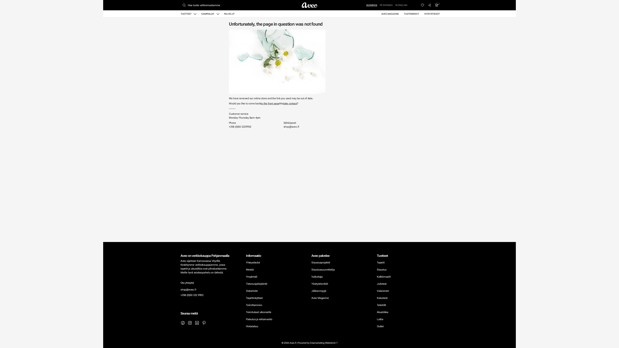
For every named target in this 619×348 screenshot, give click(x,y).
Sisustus (381, 269)
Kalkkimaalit (384, 276)
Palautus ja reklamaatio (259, 319)
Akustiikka (382, 312)
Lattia (380, 319)
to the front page (270, 103)
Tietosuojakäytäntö (256, 283)
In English (401, 5)
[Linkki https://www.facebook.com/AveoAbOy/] (182, 322)
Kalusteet (382, 298)
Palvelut (229, 14)
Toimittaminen (254, 305)
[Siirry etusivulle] (309, 5)
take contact (290, 103)
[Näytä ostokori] (436, 5)
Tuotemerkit (411, 14)
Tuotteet (186, 14)
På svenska (386, 5)
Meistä (250, 269)
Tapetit (381, 262)
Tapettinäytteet (254, 298)
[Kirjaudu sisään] (429, 5)
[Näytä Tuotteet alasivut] (195, 14)
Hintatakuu (252, 326)
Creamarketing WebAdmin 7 (324, 343)
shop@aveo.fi (188, 289)
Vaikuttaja (317, 276)
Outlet (380, 326)
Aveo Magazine (390, 14)
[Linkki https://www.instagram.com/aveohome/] (189, 322)
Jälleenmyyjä (318, 290)
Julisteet (382, 283)
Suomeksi (371, 5)
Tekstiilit (381, 305)
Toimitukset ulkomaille (258, 312)
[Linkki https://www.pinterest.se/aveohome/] (204, 322)
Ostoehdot (252, 290)
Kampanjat (207, 14)
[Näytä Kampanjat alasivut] (217, 14)
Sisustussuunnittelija (323, 269)
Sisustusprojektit (320, 262)
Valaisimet (383, 290)
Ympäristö (251, 276)
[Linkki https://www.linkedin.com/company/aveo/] (197, 322)
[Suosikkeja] (422, 5)
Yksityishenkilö (319, 283)
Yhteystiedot (432, 14)
